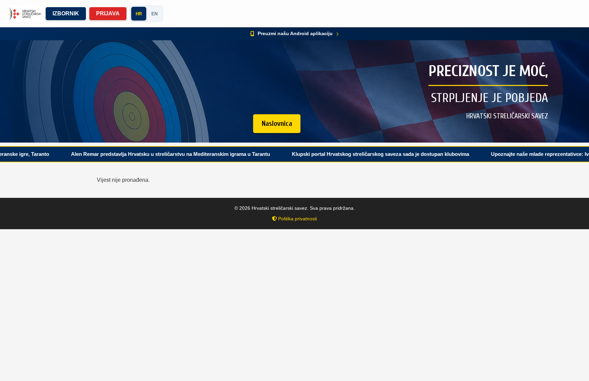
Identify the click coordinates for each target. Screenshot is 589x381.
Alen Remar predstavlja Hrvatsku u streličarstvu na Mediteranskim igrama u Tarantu (148, 154)
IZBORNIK (65, 13)
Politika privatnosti (297, 218)
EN (154, 13)
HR (139, 13)
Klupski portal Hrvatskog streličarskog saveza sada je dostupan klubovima (358, 154)
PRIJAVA (108, 13)
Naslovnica (277, 123)
